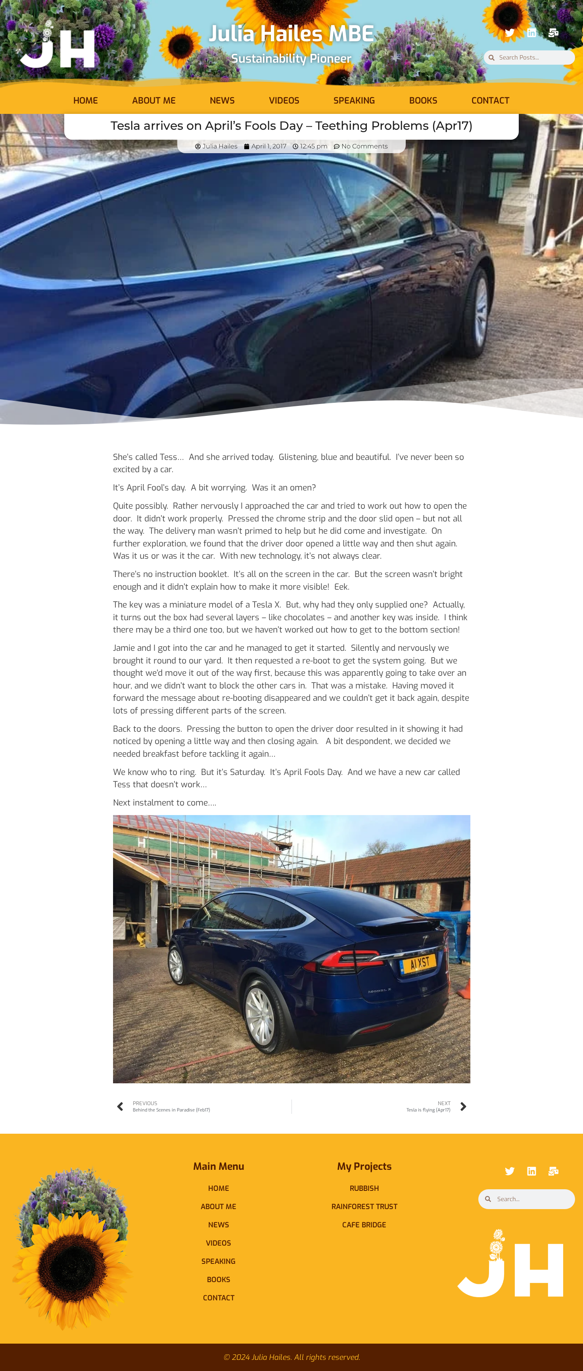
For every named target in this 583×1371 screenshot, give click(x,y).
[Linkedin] (531, 32)
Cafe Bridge (364, 1225)
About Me (154, 100)
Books (423, 100)
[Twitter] (510, 32)
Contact (491, 100)
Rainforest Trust (364, 1206)
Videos (284, 100)
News (222, 100)
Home (85, 100)
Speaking (354, 100)
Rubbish (364, 1188)
